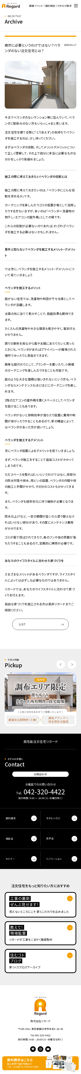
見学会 (50, 838)
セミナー (10, 859)
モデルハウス (53, 818)
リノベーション (54, 859)
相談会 (9, 838)
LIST (22, 624)
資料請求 (11, 818)
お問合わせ (40, 774)
